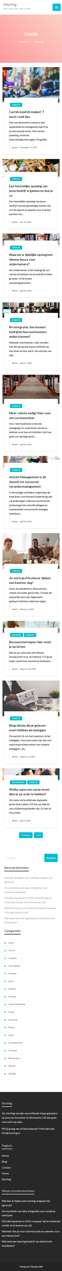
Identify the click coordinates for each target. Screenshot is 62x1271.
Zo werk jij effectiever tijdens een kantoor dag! (30, 580)
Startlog (9, 4)
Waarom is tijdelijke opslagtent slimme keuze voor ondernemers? (31, 259)
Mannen (12, 996)
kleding (11, 989)
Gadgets (12, 958)
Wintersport (14, 1058)
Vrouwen (12, 1050)
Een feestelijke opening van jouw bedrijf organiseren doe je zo (31, 190)
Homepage (23, 42)
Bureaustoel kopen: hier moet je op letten (30, 644)
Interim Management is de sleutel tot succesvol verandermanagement (27, 481)
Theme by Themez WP (31, 1266)
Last (38, 835)
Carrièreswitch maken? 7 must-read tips (26, 114)
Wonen (11, 1066)
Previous (25, 835)
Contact (6, 1167)
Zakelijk (16, 105)
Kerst (11, 981)
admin (15, 147)
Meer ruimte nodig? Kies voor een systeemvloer (30, 415)
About (5, 1155)
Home (5, 1173)
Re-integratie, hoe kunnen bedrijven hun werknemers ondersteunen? (28, 331)
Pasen (11, 1012)
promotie (13, 1019)
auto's (11, 942)
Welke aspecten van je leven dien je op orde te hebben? (29, 791)
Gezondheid (18, 782)
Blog (4, 1161)
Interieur (16, 635)
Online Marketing (16, 1004)
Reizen (11, 1027)
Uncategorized (15, 1042)
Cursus (11, 950)
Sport (11, 1035)
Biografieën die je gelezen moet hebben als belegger (27, 728)
